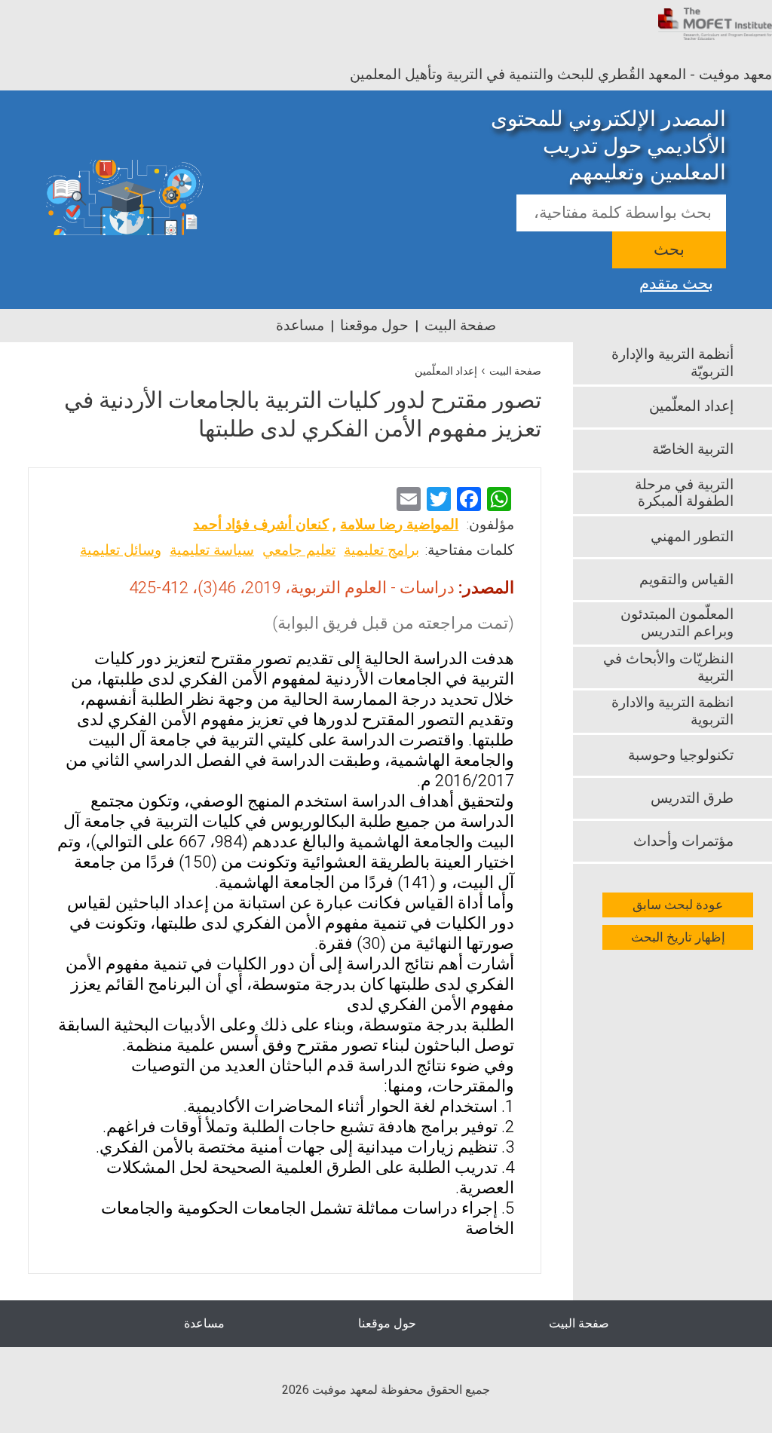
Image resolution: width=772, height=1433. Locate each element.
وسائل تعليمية (120, 550)
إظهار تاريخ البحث (678, 937)
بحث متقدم (676, 282)
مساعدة (300, 325)
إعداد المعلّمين (446, 371)
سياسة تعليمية (212, 550)
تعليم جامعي (298, 550)
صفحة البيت (460, 325)
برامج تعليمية (381, 550)
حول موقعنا (374, 325)
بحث (669, 250)
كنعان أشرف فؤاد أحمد (261, 524)
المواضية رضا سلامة (399, 524)
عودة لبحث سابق (678, 905)
